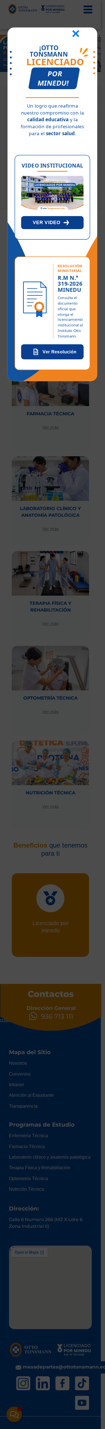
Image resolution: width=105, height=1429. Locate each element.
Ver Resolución (60, 351)
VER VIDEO (47, 222)
